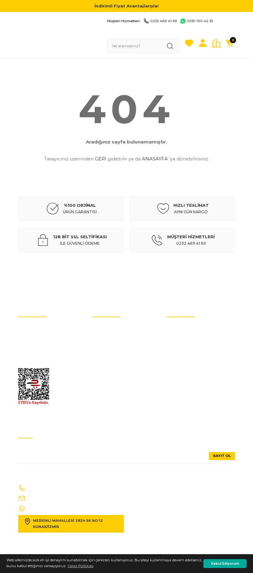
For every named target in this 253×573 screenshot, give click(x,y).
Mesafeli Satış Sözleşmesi (187, 373)
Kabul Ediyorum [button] (225, 564)
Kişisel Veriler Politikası (37, 336)
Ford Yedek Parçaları (109, 391)
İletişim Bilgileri (179, 326)
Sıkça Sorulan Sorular (185, 345)
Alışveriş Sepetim (181, 391)
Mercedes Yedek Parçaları (113, 373)
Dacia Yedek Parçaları (111, 419)
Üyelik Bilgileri (178, 336)
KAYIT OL (222, 456)
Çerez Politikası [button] (80, 566)
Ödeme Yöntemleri (182, 382)
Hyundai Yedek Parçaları (113, 345)
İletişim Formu (31, 354)
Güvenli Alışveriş (180, 363)
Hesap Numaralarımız (37, 345)
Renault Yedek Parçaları (112, 382)
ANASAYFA (155, 159)
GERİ (100, 159)
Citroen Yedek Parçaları (112, 363)
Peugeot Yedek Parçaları (113, 410)
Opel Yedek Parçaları (110, 400)
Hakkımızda (177, 354)
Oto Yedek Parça (106, 326)
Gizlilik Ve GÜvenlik (34, 363)
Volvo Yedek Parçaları (110, 354)
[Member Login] (203, 43)
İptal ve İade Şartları (35, 326)
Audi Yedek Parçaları (110, 336)
